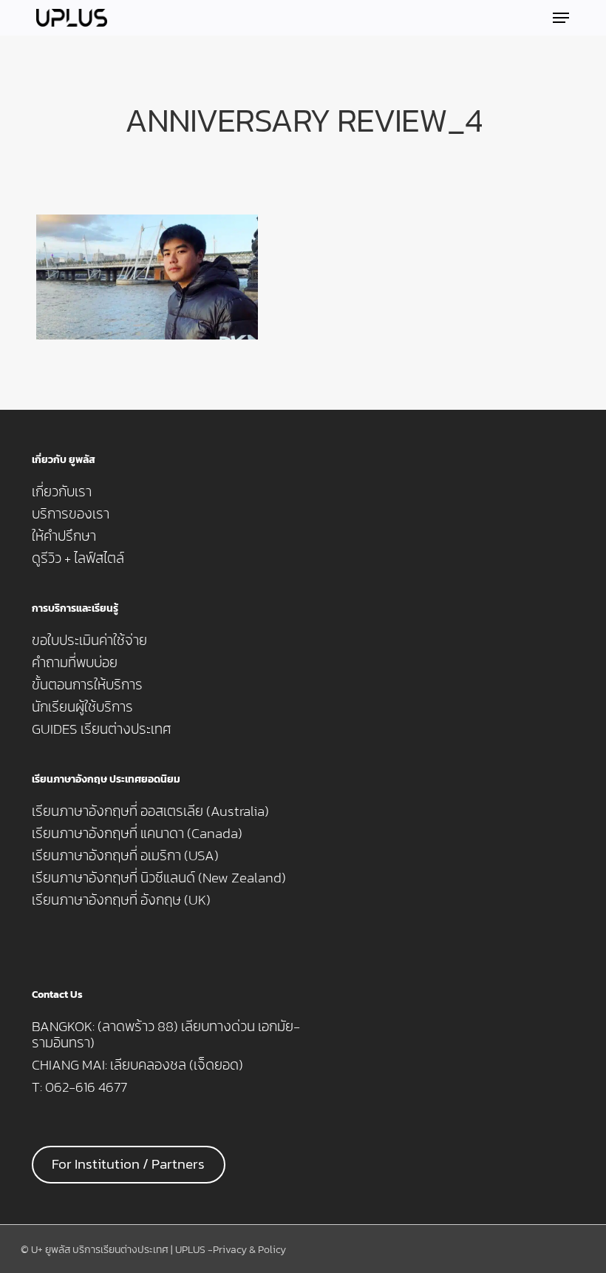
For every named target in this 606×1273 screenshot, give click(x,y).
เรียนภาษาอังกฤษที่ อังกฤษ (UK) (121, 900)
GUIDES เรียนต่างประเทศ (101, 729)
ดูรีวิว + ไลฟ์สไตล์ (78, 558)
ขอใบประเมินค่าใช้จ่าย (89, 640)
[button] (561, 17)
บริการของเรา (70, 514)
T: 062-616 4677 (79, 1087)
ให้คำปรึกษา (64, 536)
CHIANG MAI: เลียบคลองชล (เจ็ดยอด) (137, 1065)
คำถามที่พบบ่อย (75, 663)
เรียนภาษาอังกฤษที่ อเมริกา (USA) (125, 856)
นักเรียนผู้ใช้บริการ (82, 707)
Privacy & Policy (249, 1249)
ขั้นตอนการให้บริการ (87, 685)
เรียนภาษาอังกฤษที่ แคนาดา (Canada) (137, 833)
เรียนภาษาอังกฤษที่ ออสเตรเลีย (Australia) (150, 811)
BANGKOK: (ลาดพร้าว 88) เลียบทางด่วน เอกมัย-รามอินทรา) (166, 1035)
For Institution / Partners (128, 1164)
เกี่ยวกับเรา (62, 492)
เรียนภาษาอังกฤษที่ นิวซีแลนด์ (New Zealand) (159, 878)
